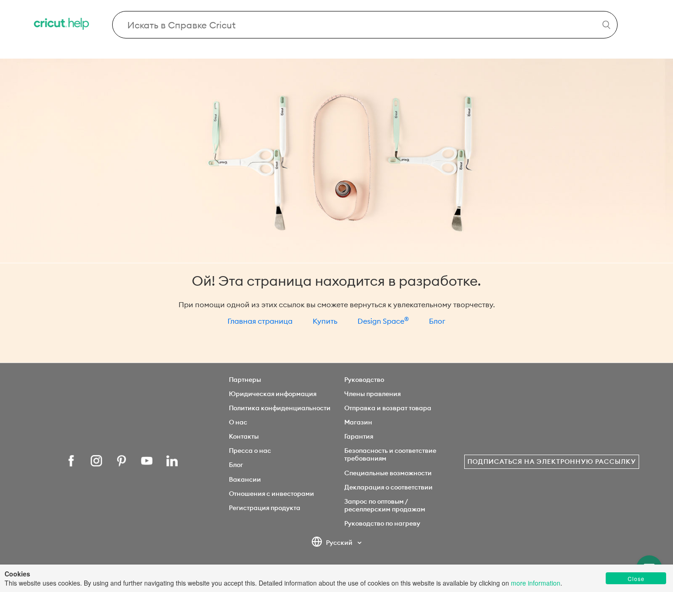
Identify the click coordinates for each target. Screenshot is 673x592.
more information (535, 582)
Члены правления (372, 394)
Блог (437, 321)
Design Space (383, 321)
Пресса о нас (250, 450)
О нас (238, 422)
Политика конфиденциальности (280, 408)
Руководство (364, 379)
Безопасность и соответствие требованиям (390, 454)
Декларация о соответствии (388, 487)
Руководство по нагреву (382, 523)
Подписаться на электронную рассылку (551, 461)
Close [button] (636, 578)
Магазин (358, 422)
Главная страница (260, 321)
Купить (325, 321)
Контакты (244, 436)
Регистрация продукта (264, 508)
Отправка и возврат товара (387, 408)
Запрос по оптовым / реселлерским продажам (384, 505)
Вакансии (245, 479)
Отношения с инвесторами (271, 493)
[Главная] (62, 25)
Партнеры (245, 379)
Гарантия (358, 436)
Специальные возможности (388, 473)
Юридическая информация (272, 394)
